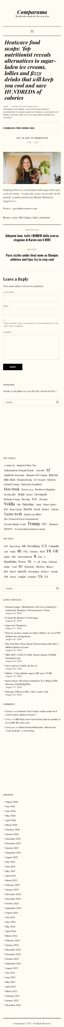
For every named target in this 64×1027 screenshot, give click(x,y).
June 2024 (10, 921)
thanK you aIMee (33, 514)
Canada (54, 546)
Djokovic (51, 479)
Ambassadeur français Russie (19, 470)
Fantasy (34, 551)
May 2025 (10, 871)
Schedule (29, 566)
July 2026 (10, 806)
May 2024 (10, 926)
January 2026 (12, 834)
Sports (28, 509)
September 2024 (13, 908)
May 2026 (10, 815)
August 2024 (11, 912)
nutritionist (44, 217)
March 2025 (11, 880)
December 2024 (13, 894)
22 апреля (9, 465)
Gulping (27, 217)
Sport (13, 571)
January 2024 (12, 944)
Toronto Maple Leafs (15, 524)
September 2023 (13, 963)
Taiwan (54, 509)
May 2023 (10, 981)
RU (21, 566)
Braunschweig (24, 479)
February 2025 (12, 884)
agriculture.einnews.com (25, 208)
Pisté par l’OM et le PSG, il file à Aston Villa (26, 691)
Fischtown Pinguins (45, 489)
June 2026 (10, 810)
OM (19, 504)
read (14, 566)
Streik (37, 509)
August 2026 (11, 801)
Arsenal (40, 470)
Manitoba (10, 561)
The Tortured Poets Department (21, 519)
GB (20, 217)
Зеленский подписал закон (30, 529)
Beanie (6, 217)
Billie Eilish (9, 479)
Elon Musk (12, 489)
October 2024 (12, 903)
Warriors (53, 524)
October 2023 (12, 958)
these (13, 576)
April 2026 (10, 820)
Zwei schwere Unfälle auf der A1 (21, 665)
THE (6, 576)
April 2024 (10, 931)
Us (40, 576)
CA (44, 545)
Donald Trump (11, 484)
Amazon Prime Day (26, 465)
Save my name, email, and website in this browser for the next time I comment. (31, 324)
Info (14, 556)
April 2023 (10, 986)
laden (35, 217)
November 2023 (13, 954)
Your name (8, 292)
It (35, 556)
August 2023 (11, 968)
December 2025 (13, 838)
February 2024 (12, 940)
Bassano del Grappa (36, 475)
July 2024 (10, 917)
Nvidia (9, 504)
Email (6, 306)
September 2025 (13, 852)
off (38, 561)
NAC (35, 499)
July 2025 (10, 861)
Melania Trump (12, 499)
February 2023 (12, 995)
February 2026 (12, 829)
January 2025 (12, 889)
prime (7, 566)
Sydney (45, 509)
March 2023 (11, 991)
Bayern (53, 475)
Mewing (26, 499)
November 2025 (13, 843)
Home (5, 106)
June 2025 (10, 866)
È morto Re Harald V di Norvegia (21, 617)
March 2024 (11, 935)
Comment (7, 332)
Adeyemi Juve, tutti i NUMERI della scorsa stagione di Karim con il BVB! (32, 237)
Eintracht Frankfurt (31, 484)
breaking (34, 546)
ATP (6, 546)
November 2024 (13, 898)
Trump (33, 523)
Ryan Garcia (16, 509)
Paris (38, 504)
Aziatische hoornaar (14, 475)
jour (40, 556)
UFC (44, 524)
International (25, 556)
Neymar (43, 499)
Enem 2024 (27, 489)
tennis (54, 571)
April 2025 (10, 875)
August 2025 (11, 857)
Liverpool (40, 494)
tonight (22, 576)
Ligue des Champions (16, 625)
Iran (21, 494)
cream (14, 217)
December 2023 (13, 949)
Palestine (28, 504)
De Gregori (39, 479)
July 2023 (10, 972)
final (42, 551)
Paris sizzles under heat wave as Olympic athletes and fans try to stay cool (32, 257)
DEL (25, 551)
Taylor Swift (13, 514)
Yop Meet (18, 391)
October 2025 (12, 847)
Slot (6, 571)
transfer (32, 576)
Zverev (8, 529)
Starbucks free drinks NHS (24, 106)
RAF (6, 509)
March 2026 (11, 824)
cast (6, 551)
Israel (29, 494)
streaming (33, 571)
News (22, 561)
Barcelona (15, 546)
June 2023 (10, 977)
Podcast (53, 561)
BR (24, 546)
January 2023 (12, 1000)
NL (29, 561)
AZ (48, 470)
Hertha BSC (10, 494)
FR (49, 551)
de (19, 551)
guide (7, 556)
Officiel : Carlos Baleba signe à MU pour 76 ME (28, 673)
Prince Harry (49, 504)
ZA (46, 576)
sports (22, 571)
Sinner (49, 566)
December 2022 (13, 1005)
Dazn (13, 551)
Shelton (40, 566)
